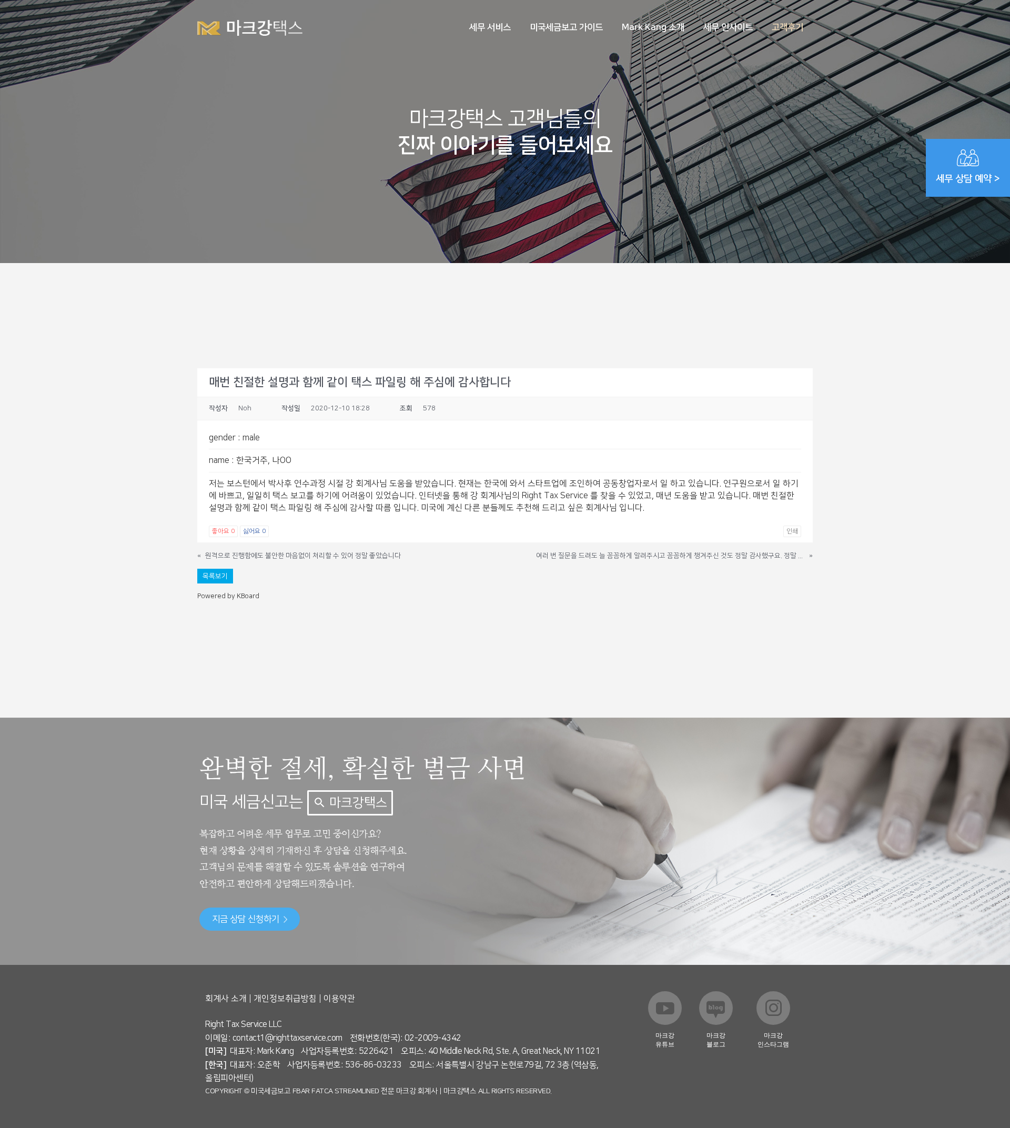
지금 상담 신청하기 (245, 919)
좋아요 (223, 531)
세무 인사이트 (728, 27)
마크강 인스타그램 (773, 1040)
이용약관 (339, 998)
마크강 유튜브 (664, 1040)
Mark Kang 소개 (653, 27)
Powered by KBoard (228, 596)
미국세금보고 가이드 (566, 27)
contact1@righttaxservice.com (287, 1038)
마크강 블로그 (715, 1040)
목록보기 (215, 576)
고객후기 (787, 27)
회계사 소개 (226, 998)
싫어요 (254, 531)
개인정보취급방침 (285, 998)
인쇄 (792, 531)
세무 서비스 (490, 27)
